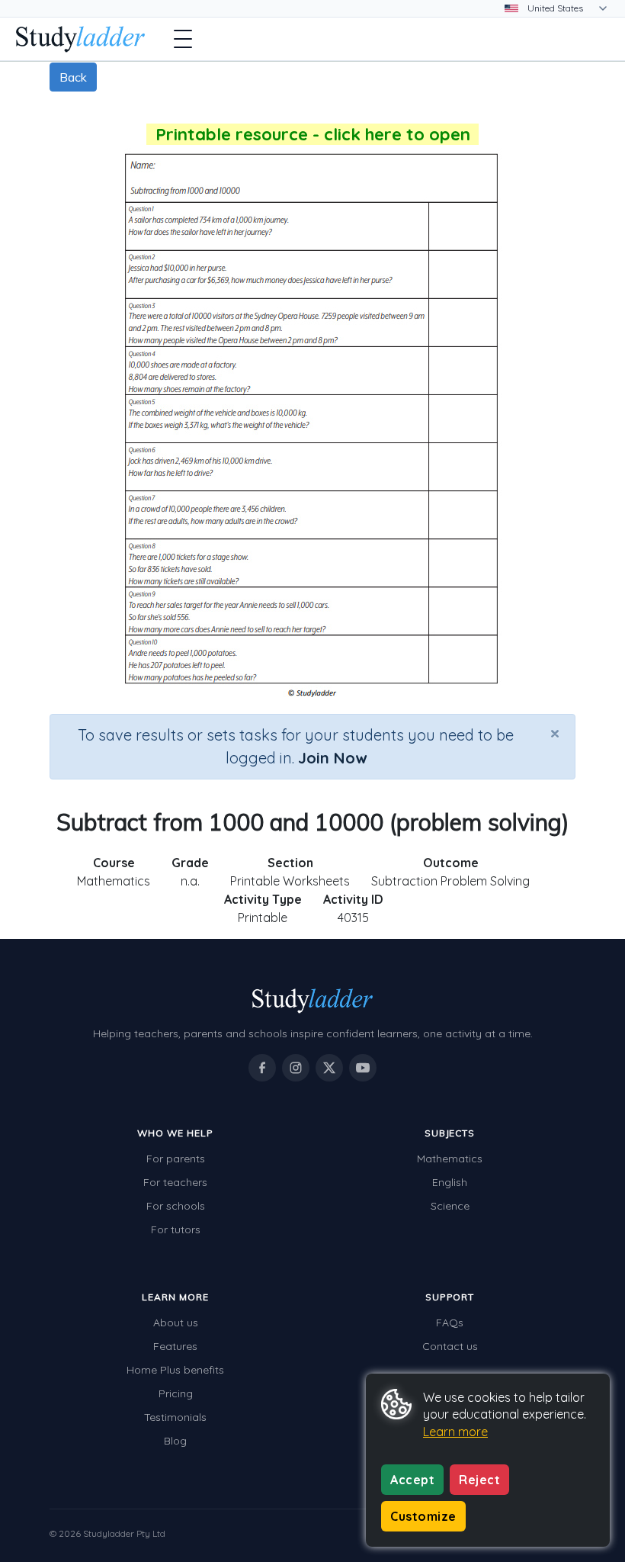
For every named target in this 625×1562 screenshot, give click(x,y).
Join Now (332, 757)
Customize (423, 1516)
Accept (412, 1479)
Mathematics (449, 1158)
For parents (175, 1158)
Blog (175, 1441)
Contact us (450, 1346)
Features (175, 1346)
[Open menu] (183, 39)
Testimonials (175, 1417)
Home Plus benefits (175, 1370)
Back (73, 77)
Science (450, 1206)
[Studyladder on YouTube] (363, 1068)
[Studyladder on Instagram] (295, 1068)
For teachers (175, 1182)
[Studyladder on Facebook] (262, 1068)
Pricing (176, 1393)
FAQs (449, 1322)
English (449, 1182)
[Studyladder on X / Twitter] (329, 1068)
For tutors (175, 1229)
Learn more (455, 1431)
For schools (175, 1206)
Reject (479, 1479)
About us (175, 1322)
